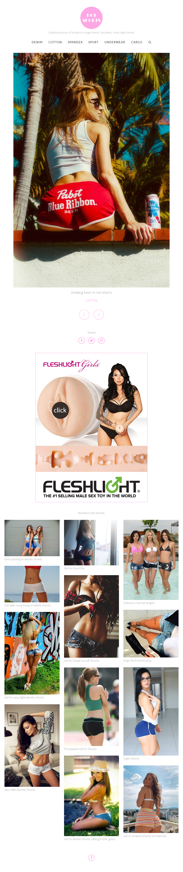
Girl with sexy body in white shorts (27, 605)
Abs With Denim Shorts (19, 790)
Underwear (114, 42)
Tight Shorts (131, 758)
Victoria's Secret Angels (139, 603)
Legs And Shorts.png (137, 660)
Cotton (55, 42)
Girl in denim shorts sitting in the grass (90, 839)
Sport (93, 42)
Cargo (136, 42)
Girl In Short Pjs (74, 568)
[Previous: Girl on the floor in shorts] (84, 315)
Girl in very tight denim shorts (24, 697)
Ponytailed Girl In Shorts (80, 749)
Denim (37, 42)
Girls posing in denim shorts (23, 559)
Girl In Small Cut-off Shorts (81, 661)
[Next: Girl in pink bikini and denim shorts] (99, 315)
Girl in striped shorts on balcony (144, 836)
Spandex (75, 42)
